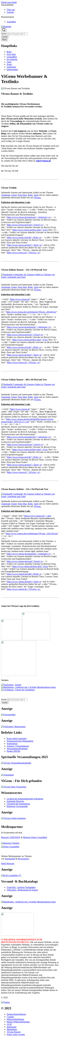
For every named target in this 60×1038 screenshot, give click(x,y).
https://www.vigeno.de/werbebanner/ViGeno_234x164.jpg (32, 533)
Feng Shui (22, 195)
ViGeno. (37, 197)
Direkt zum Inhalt (9, 2)
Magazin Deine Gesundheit (35, 837)
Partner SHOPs (13, 751)
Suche (4, 33)
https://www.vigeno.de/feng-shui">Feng (30, 566)
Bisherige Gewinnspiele (17, 806)
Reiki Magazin (7, 863)
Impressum (11, 1027)
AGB (9, 1024)
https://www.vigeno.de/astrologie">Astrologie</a (28, 554)
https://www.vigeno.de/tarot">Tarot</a (24, 581)
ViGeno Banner (14, 1032)
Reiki (30, 195)
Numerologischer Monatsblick (20, 741)
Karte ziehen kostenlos (17, 738)
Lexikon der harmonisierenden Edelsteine (25, 799)
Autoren (10, 12)
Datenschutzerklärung (16, 1014)
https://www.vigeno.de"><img (37, 516)
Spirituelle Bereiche (15, 801)
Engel (14, 195)
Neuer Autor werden (16, 1034)
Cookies (10, 1017)
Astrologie (5, 195)
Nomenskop (12, 743)
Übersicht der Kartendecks (18, 804)
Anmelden (11, 22)
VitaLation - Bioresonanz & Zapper (22, 890)
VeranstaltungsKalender (17, 748)
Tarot (36, 195)
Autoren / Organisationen (18, 746)
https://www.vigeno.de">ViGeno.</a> (24, 589)
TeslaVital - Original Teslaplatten (21, 887)
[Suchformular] (3, 30)
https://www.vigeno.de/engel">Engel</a (24, 561)
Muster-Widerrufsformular (18, 1022)
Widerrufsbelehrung (15, 1019)
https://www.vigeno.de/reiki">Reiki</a (24, 574)
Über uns (11, 9)
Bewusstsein (23, 859)
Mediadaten (12, 1029)
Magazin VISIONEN (10, 837)
